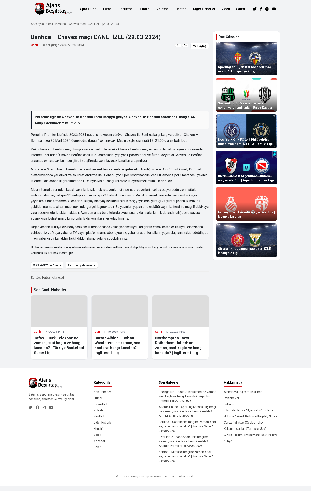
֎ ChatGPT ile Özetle (47, 265)
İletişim (229, 404)
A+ (185, 45)
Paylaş (201, 46)
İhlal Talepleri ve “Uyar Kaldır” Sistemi (248, 410)
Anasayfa (37, 24)
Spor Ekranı (88, 9)
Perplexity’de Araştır (81, 265)
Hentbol (181, 9)
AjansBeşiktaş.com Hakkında (243, 392)
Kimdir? (145, 9)
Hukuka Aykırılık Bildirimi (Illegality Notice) (251, 416)
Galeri (240, 9)
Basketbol (125, 9)
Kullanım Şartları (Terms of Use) (245, 428)
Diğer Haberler (204, 9)
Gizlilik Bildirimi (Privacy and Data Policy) (250, 434)
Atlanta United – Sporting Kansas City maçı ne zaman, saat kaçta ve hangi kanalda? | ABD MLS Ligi (187, 411)
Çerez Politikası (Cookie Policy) (244, 422)
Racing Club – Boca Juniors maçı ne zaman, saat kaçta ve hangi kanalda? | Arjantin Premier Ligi (188, 396)
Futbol (108, 9)
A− (178, 45)
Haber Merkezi (53, 278)
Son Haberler (102, 392)
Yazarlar (99, 441)
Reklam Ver (231, 398)
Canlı (49, 24)
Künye (228, 441)
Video (225, 9)
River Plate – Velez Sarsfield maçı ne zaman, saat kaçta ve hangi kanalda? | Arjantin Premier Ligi (184, 441)
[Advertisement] (120, 79)
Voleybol (163, 9)
